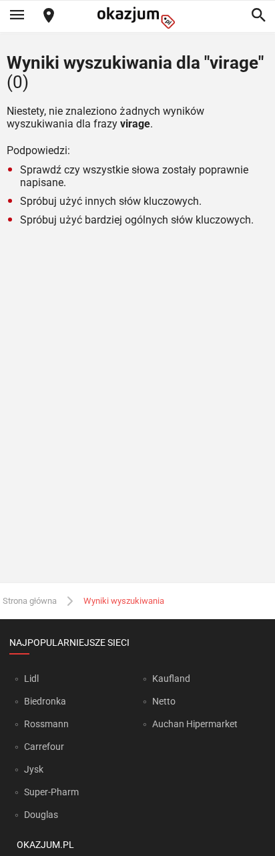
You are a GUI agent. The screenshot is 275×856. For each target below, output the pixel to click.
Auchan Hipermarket (195, 724)
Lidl (31, 678)
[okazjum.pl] (137, 18)
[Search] (258, 16)
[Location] (48, 16)
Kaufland (171, 678)
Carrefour (44, 746)
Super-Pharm (51, 792)
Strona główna (30, 601)
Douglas (41, 814)
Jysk (33, 769)
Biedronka (45, 701)
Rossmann (46, 724)
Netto (164, 701)
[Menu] (16, 16)
